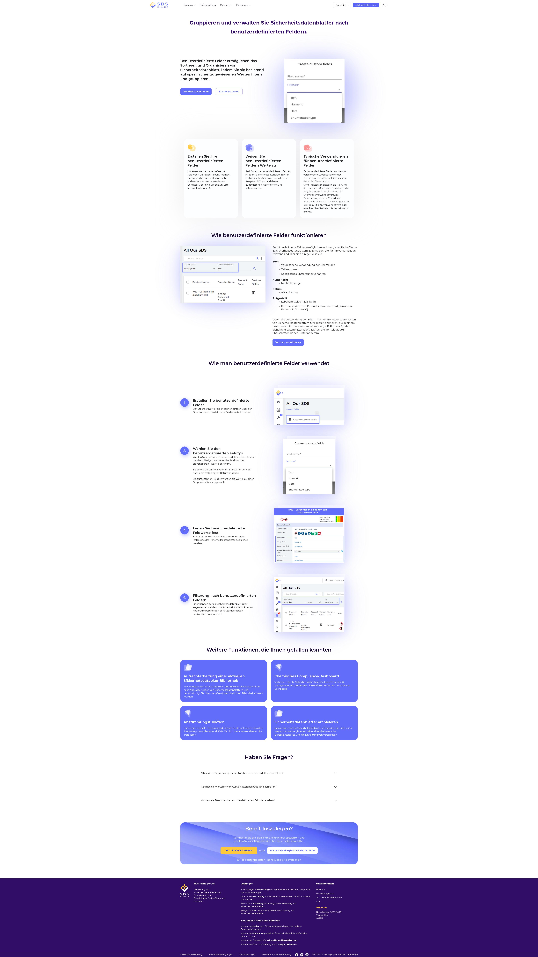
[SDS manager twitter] (301, 954)
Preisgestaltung (208, 5)
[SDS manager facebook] (296, 954)
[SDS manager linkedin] (307, 954)
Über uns (224, 5)
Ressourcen (242, 5)
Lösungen (188, 5)
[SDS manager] (159, 5)
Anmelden (341, 5)
